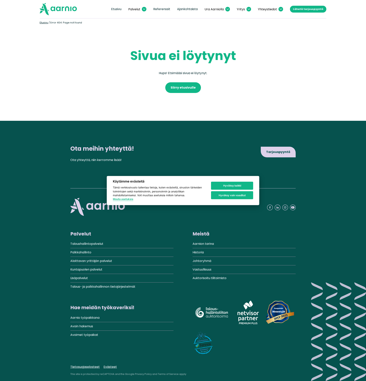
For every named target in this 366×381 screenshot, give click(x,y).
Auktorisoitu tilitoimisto (209, 278)
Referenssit (161, 9)
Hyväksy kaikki (232, 185)
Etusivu (116, 9)
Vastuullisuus (202, 269)
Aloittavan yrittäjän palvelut (91, 261)
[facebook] (270, 207)
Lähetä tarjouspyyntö (308, 9)
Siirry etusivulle (183, 87)
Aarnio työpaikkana (85, 317)
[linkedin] (277, 207)
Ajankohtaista (187, 9)
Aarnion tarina (203, 244)
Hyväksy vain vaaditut (232, 195)
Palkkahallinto (80, 252)
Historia (198, 252)
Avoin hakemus (81, 326)
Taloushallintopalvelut (86, 244)
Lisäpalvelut (79, 278)
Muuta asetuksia (123, 199)
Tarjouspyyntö (278, 152)
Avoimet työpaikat (84, 335)
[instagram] (285, 207)
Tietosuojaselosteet (85, 367)
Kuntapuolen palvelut (86, 269)
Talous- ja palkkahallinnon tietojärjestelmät (102, 286)
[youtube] (293, 207)
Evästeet (110, 367)
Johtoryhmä (202, 261)
